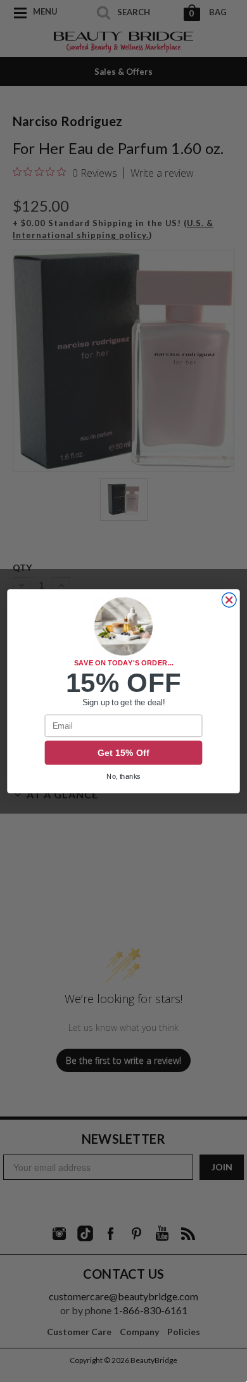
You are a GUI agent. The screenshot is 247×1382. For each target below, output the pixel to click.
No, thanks (123, 776)
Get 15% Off (123, 753)
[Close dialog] (229, 599)
